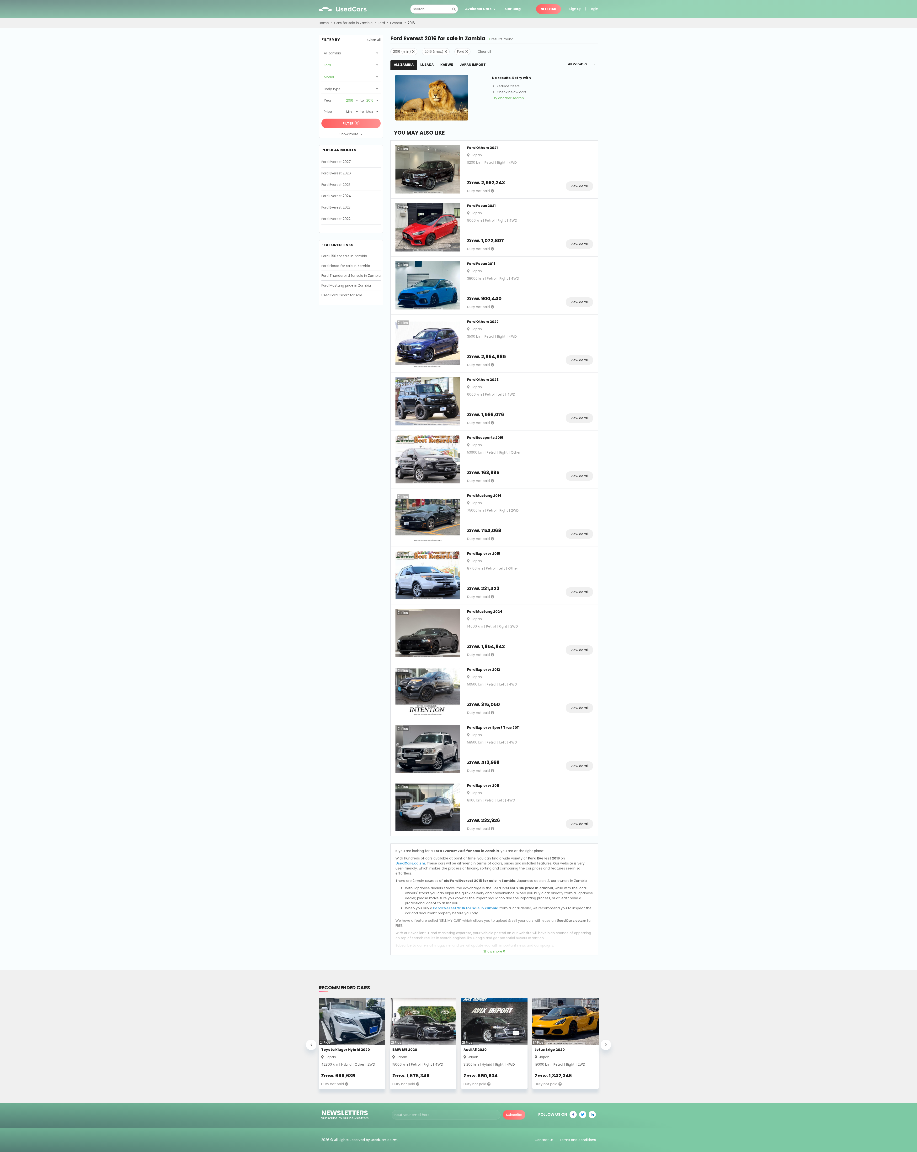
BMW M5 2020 (404, 1049)
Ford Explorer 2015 (483, 553)
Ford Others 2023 (483, 379)
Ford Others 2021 (482, 147)
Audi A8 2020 (475, 1049)
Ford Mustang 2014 (484, 495)
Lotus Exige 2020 (550, 1049)
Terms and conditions (577, 1139)
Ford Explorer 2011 (483, 785)
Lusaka (427, 64)
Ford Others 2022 (483, 321)
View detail (579, 186)
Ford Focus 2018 (481, 263)
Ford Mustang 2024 (484, 611)
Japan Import (473, 64)
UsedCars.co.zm (410, 863)
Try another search (508, 98)
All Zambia (404, 64)
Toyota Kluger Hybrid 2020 (345, 1049)
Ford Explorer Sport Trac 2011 (493, 727)
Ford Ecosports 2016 (485, 437)
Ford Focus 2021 (481, 205)
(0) (351, 123)
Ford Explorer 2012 (483, 669)
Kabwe (446, 64)
